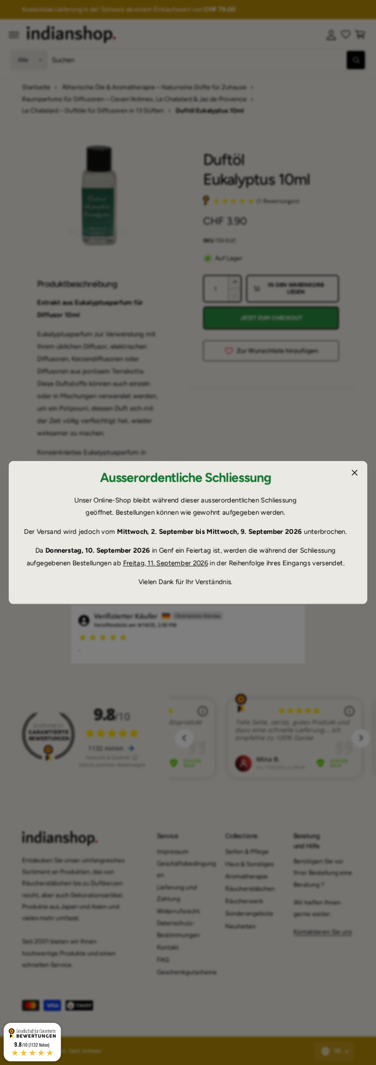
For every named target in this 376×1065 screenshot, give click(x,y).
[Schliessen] (354, 473)
